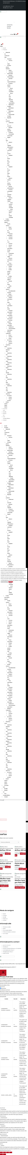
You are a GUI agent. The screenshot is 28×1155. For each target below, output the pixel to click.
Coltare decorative (9, 314)
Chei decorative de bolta (9, 306)
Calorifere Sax (9, 353)
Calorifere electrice (9, 393)
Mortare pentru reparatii (9, 129)
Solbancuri (11, 326)
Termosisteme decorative (11, 329)
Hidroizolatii (10, 73)
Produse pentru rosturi (9, 85)
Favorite (9, 26)
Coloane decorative (9, 311)
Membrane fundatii (10, 105)
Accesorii (9, 340)
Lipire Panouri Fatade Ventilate (11, 205)
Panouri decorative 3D (9, 260)
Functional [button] (2, 1107)
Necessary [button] (2, 986)
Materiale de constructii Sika (7, 55)
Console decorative (9, 317)
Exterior (10, 343)
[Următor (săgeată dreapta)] (4, 1154)
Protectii (11, 132)
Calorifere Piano (9, 357)
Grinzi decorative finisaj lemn (9, 249)
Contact (4, 420)
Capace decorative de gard (9, 300)
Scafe (10, 286)
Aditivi (10, 70)
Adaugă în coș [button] (5, 854)
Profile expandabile (11, 102)
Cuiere (10, 397)
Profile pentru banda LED (9, 272)
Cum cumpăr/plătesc (6, 794)
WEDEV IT (14, 967)
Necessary (3, 988)
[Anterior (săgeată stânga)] (1, 1154)
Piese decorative (9, 264)
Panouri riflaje (9, 255)
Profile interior (8, 224)
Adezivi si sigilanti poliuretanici (10, 145)
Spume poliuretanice (10, 187)
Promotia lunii (5, 786)
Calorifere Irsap (7, 345)
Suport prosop (9, 399)
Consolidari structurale (10, 134)
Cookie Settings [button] (4, 581)
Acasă (4, 48)
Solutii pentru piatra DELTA (6, 404)
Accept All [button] (10, 581)
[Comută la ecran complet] (4, 1152)
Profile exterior (8, 288)
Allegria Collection (8, 332)
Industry (9, 196)
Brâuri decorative (9, 295)
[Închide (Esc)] (10, 1152)
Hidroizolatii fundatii (10, 115)
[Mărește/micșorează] (1, 1152)
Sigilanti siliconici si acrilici (9, 151)
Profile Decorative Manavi (6, 220)
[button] (3, 423)
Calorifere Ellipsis (9, 363)
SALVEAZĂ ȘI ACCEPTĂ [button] (5, 1150)
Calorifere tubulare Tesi (9, 350)
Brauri (10, 227)
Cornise (10, 243)
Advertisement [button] (3, 1134)
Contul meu (9, 24)
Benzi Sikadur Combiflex (11, 90)
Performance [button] (3, 1116)
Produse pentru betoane (8, 67)
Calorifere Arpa (9, 360)
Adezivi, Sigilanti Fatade (9, 199)
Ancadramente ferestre (11, 291)
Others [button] (1, 1143)
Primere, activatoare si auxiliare (10, 192)
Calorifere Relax (9, 367)
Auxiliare (11, 72)
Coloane (10, 237)
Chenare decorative (9, 234)
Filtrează (2, 800)
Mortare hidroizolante (10, 76)
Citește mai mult (19, 887)
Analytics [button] (2, 1124)
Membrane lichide (10, 112)
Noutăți (8, 28)
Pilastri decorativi (9, 324)
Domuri (10, 245)
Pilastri (10, 266)
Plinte (10, 268)
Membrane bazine (10, 108)
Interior (10, 341)
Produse (5, 49)
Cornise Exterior (9, 321)
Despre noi (5, 791)
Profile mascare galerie (9, 278)
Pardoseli (9, 58)
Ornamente (11, 253)
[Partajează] (7, 1152)
